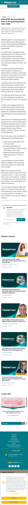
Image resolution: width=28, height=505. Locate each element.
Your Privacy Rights (14, 494)
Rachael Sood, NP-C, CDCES (10, 264)
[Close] (26, 475)
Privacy (14, 443)
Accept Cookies (14, 502)
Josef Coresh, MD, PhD (9, 382)
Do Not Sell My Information (14, 445)
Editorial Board (14, 440)
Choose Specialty (12, 6)
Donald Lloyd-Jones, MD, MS (10, 323)
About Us (14, 434)
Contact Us (14, 438)
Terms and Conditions (14, 441)
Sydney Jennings (8, 295)
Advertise (14, 436)
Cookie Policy (12, 491)
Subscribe (20, 219)
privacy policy (7, 223)
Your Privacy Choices (14, 447)
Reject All (14, 498)
